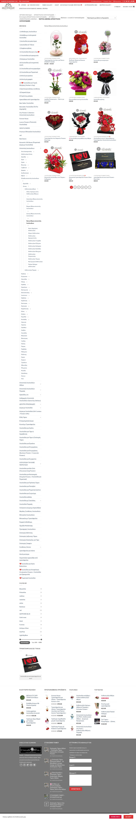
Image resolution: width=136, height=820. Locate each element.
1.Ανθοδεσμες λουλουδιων (28, 31)
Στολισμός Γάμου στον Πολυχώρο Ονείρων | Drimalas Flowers (57, 804)
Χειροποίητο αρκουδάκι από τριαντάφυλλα (28, 559)
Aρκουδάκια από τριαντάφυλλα (29, 99)
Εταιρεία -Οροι (107, 1)
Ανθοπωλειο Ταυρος (34, 259)
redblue (21, 596)
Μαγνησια (24, 335)
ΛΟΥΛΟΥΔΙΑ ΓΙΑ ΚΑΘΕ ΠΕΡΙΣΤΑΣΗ (27, 464)
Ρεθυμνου (24, 352)
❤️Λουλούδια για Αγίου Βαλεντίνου (27, 565)
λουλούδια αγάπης (99, 99)
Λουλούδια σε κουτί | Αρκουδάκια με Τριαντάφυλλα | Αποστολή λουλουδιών (105, 139)
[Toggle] (40, 118)
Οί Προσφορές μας (91, 5)
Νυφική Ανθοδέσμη (25, 522)
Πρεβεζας (24, 349)
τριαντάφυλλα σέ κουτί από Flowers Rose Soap (104, 178)
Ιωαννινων (24, 295)
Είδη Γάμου (23, 417)
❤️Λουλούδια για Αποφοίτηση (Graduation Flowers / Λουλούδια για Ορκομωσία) (30, 572)
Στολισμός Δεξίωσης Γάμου (28, 536)
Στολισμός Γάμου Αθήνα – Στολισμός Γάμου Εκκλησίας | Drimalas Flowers (58, 751)
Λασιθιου (23, 327)
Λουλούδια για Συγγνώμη (27, 493)
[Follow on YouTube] (133, 1)
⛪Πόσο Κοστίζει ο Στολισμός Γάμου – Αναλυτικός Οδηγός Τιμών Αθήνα (56, 775)
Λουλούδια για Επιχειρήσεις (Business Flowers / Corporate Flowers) (29, 453)
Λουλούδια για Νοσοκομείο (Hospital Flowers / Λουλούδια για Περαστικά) (30, 477)
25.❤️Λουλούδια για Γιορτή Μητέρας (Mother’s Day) (28, 84)
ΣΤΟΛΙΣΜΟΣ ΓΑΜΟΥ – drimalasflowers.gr (57, 796)
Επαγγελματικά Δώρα (26, 421)
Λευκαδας (24, 333)
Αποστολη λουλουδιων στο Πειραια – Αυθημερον (55, 178)
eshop (57, 5)
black (21, 621)
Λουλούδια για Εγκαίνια (27, 443)
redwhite (22, 599)
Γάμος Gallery (47, 5)
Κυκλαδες (24, 319)
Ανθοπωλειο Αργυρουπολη (32, 237)
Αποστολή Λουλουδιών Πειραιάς (27, 390)
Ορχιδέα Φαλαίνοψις (26, 526)
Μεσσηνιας (24, 338)
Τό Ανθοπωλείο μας (96, 1)
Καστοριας (24, 303)
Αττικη (52, 17)
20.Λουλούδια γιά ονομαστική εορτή (28, 64)
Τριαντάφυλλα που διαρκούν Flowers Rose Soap (55, 139)
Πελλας (23, 343)
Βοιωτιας (23, 165)
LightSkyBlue (23, 635)
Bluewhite (22, 589)
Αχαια (22, 162)
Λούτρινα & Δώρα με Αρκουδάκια (30, 508)
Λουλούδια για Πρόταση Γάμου (29, 483)
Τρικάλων (24, 362)
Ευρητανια (24, 276)
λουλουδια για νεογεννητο (101, 60)
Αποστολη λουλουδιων (44, 15)
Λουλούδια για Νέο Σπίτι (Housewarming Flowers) (27, 469)
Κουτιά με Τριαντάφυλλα (27, 424)
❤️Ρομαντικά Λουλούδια (27, 578)
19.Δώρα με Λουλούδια (26, 59)
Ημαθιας (23, 284)
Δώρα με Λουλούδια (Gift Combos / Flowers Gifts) (30, 412)
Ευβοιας (23, 274)
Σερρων (23, 360)
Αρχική (23, 5)
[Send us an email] (128, 1)
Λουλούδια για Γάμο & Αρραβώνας (26, 433)
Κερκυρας (24, 306)
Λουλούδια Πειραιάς (26, 504)
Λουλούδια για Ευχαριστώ (27, 459)
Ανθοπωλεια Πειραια (30, 270)
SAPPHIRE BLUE (24, 614)
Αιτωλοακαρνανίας (26, 151)
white (21, 603)
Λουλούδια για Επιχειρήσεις (28, 447)
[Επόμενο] (89, 187)
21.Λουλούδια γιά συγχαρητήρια (29, 68)
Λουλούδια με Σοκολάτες (27, 500)
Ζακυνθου (24, 279)
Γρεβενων (24, 167)
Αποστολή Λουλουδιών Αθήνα (27, 384)
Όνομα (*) (72, 757)
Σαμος (23, 357)
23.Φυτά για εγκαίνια (26, 76)
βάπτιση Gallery (105, 5)
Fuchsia (21, 624)
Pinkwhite (22, 592)
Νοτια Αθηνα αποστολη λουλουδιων (33, 222)
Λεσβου (23, 330)
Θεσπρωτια (24, 290)
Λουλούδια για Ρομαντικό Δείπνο (30, 490)
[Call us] (130, 1)
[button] (117, 1)
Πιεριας (23, 346)
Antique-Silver (24, 628)
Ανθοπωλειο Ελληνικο (34, 243)
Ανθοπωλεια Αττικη (26, 154)
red (20, 135)
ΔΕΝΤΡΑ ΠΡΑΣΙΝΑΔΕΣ (27, 404)
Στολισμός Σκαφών (25, 543)
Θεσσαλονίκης (25, 292)
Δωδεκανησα (25, 173)
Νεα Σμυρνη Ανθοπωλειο (35, 261)
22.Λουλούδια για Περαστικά (28, 72)
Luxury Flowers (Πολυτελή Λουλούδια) (27, 123)
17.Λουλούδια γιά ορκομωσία (28, 55)
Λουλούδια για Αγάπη (26, 428)
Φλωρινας (24, 368)
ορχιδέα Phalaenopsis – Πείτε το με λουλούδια (54, 100)
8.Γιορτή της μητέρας (26, 96)
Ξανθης (23, 341)
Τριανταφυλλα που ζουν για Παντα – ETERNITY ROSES (54, 61)
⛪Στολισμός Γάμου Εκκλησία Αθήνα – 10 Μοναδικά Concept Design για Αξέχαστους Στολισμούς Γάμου (57, 763)
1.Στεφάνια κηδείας (25, 48)
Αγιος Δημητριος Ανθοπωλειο (33, 229)
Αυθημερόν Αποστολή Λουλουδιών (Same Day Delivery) (30, 399)
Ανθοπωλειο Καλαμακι (34, 246)
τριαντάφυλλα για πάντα (27, 551)
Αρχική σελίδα (25, 15)
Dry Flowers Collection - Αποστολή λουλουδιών (27, 114)
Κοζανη (23, 314)
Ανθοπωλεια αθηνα (28, 19)
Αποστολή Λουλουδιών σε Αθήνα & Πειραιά (33, 8)
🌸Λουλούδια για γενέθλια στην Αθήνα (80, 138)
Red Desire (22, 139)
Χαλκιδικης (24, 373)
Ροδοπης (24, 354)
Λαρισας (23, 325)
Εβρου (23, 175)
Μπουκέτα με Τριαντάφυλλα (28, 518)
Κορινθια (23, 316)
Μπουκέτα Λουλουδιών (27, 515)
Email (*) (71, 765)
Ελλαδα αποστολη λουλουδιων (33, 17)
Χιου (22, 378)
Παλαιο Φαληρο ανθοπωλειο (32, 265)
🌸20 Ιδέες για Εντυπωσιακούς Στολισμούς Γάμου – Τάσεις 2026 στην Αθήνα (58, 786)
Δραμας (23, 170)
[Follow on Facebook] (123, 1)
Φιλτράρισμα (25, 642)
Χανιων (23, 376)
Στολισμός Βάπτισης (26, 533)
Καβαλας (23, 298)
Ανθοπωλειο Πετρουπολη (32, 255)
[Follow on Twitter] (126, 1)
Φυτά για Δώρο (24, 554)
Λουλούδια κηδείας (25, 497)
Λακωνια (23, 322)
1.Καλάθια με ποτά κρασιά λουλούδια (27, 36)
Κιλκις (23, 311)
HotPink (22, 632)
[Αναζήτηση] (19, 5)
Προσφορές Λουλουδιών (27, 529)
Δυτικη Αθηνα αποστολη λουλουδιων (33, 215)
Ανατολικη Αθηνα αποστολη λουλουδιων (34, 200)
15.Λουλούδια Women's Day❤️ (29, 52)
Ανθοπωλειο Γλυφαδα (34, 240)
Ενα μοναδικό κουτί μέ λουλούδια (78, 99)
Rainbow (22, 607)
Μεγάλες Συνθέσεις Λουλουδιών (29, 511)
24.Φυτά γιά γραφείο (25, 79)
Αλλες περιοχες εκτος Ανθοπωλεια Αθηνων (32, 193)
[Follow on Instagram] (124, 1)
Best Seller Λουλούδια (26, 103)
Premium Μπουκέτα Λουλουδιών (30, 131)
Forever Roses (34, 5)
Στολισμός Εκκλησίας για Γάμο (29, 540)
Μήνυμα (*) (72, 773)
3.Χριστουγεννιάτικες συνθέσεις (29, 89)
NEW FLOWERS (24, 128)
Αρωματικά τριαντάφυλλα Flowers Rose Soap (80, 178)
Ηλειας (23, 282)
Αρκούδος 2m (23, 395)
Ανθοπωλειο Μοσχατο (34, 251)
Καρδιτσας (24, 300)
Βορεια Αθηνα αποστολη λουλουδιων (33, 207)
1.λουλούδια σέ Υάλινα (26, 45)
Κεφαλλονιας (24, 308)
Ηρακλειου (24, 287)
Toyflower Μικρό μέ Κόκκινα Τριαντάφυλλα (77, 61)
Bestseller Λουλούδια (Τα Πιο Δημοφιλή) (28, 108)
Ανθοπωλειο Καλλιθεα (34, 248)
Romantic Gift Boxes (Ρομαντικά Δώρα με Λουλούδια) (29, 143)
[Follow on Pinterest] (131, 1)
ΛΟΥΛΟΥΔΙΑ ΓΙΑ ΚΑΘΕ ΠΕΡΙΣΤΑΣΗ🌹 (71, 5)
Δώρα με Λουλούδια (25, 408)
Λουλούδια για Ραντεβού (27, 486)
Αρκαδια (23, 157)
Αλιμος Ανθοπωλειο (34, 233)
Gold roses (22, 617)
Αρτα (22, 159)
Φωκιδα (23, 370)
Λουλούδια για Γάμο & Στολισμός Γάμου (30, 439)
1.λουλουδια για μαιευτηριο (28, 41)
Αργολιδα (25, 183)
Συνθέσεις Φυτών (25, 547)
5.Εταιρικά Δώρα (24, 92)
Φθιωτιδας (24, 365)
